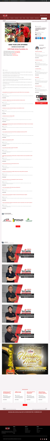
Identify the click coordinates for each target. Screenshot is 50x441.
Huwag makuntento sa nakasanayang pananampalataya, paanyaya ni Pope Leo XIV (13, 242)
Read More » (4, 97)
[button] (36, 38)
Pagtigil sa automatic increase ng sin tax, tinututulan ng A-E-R (10, 226)
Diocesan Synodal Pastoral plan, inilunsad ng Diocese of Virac (10, 163)
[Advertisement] (25, 7)
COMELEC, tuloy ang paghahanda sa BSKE (8, 139)
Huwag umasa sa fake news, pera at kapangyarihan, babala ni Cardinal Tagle (12, 179)
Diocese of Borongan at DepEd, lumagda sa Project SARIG (10, 147)
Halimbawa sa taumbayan (38, 51)
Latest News (40, 26)
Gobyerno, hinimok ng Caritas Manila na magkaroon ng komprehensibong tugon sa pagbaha (14, 194)
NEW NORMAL (37, 77)
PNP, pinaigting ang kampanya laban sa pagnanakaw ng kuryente (11, 210)
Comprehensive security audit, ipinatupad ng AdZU (9, 234)
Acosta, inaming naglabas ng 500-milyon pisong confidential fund (11, 187)
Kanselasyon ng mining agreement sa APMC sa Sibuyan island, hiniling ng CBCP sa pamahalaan (15, 171)
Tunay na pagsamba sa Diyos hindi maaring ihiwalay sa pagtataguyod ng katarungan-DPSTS (14, 131)
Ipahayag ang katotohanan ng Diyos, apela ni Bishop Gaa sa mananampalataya (12, 218)
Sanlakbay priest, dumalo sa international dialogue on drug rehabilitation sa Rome (7, 432)
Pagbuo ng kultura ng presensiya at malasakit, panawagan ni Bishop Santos (43, 432)
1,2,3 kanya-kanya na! (38, 68)
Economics (37, 26)
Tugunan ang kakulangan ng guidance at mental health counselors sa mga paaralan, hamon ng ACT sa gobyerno (17, 202)
